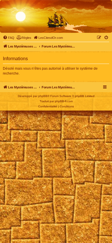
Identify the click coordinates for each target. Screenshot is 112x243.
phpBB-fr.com (64, 101)
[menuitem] (8, 37)
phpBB (42, 96)
